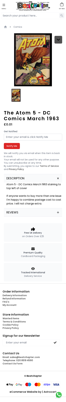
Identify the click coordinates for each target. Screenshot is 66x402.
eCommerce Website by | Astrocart (33, 392)
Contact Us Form (13, 363)
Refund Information (14, 298)
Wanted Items (11, 318)
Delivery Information (15, 295)
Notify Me (12, 146)
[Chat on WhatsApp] (59, 395)
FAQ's (6, 301)
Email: (21, 357)
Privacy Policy (16, 169)
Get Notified (10, 131)
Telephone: (18, 360)
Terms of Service (49, 166)
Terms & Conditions (14, 321)
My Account (9, 305)
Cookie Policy (10, 324)
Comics (17, 26)
